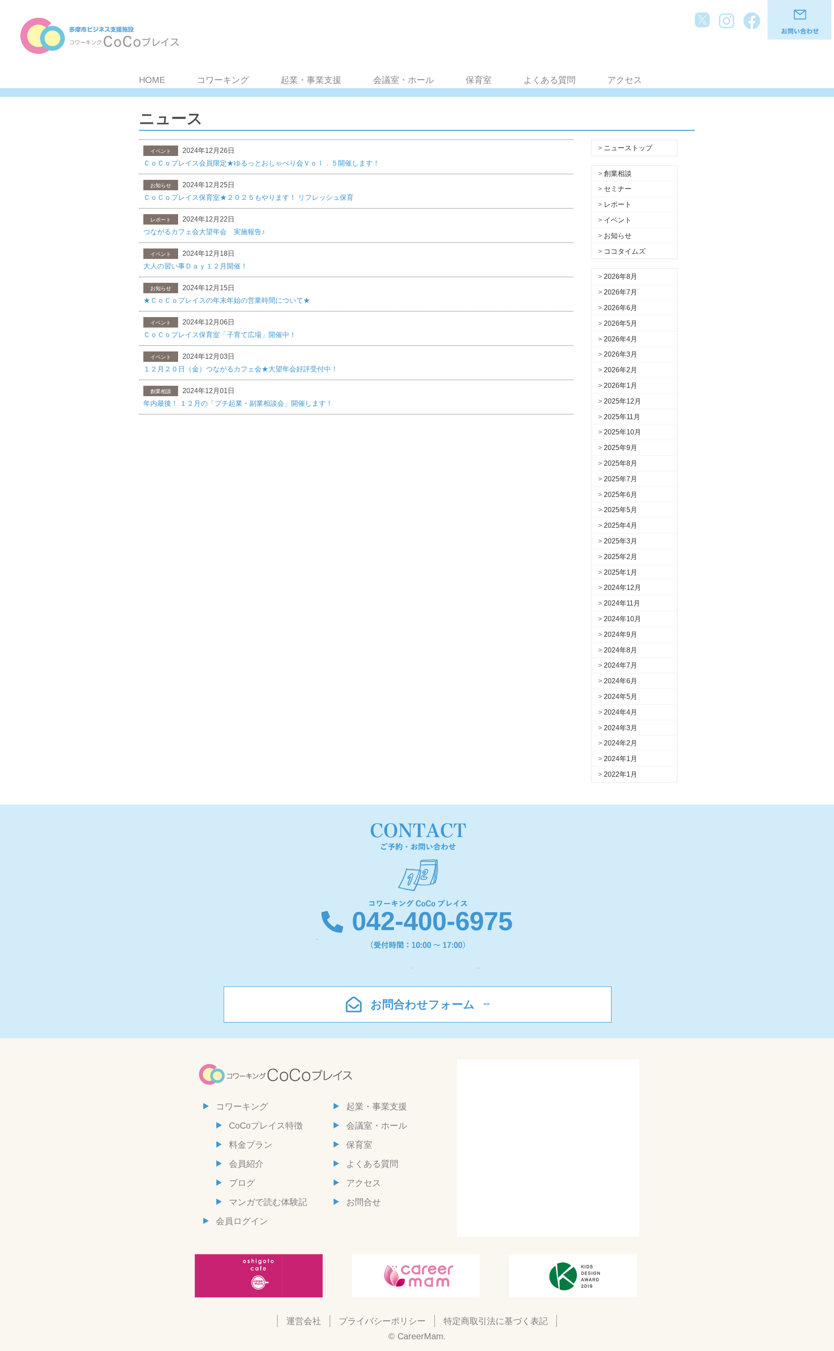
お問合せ (363, 1202)
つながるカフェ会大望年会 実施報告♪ (204, 231)
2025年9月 (620, 447)
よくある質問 (549, 80)
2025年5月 (620, 509)
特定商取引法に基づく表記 (495, 1321)
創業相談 (618, 173)
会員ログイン (242, 1221)
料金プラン (250, 1144)
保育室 (479, 80)
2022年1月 (620, 774)
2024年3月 (620, 728)
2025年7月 (620, 479)
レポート (618, 204)
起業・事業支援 (311, 80)
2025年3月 (620, 541)
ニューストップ (628, 148)
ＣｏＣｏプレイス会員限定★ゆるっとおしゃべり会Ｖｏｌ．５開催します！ (261, 163)
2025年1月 (620, 572)
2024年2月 (620, 743)
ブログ (242, 1183)
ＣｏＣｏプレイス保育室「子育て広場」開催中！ (219, 334)
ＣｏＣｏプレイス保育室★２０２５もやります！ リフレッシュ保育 (248, 197)
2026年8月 (620, 276)
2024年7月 (620, 665)
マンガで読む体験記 (268, 1202)
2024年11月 (622, 603)
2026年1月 (620, 385)
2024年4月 (620, 712)
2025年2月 (620, 556)
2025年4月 (620, 525)
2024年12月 (622, 587)
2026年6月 (620, 307)
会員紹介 (246, 1164)
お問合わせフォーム (423, 1004)
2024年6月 (620, 681)
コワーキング (223, 80)
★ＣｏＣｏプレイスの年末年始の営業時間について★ (226, 300)
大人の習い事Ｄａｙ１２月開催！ (195, 266)
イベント (618, 220)
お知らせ (618, 235)
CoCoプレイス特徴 (266, 1125)
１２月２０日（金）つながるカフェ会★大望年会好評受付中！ (240, 369)
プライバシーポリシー (382, 1321)
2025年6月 (620, 494)
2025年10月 (622, 432)
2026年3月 (620, 354)
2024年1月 (620, 758)
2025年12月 (622, 401)
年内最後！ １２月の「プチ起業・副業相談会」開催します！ (238, 403)
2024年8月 (620, 650)
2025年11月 (622, 417)
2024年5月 (620, 696)
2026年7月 (620, 292)
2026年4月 (620, 339)
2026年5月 (620, 323)
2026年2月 (620, 370)
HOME (152, 80)
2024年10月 (622, 619)
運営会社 (303, 1321)
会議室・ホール (403, 80)
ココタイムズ (624, 251)
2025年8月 (620, 463)
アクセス (624, 80)
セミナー (618, 188)
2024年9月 (620, 634)
